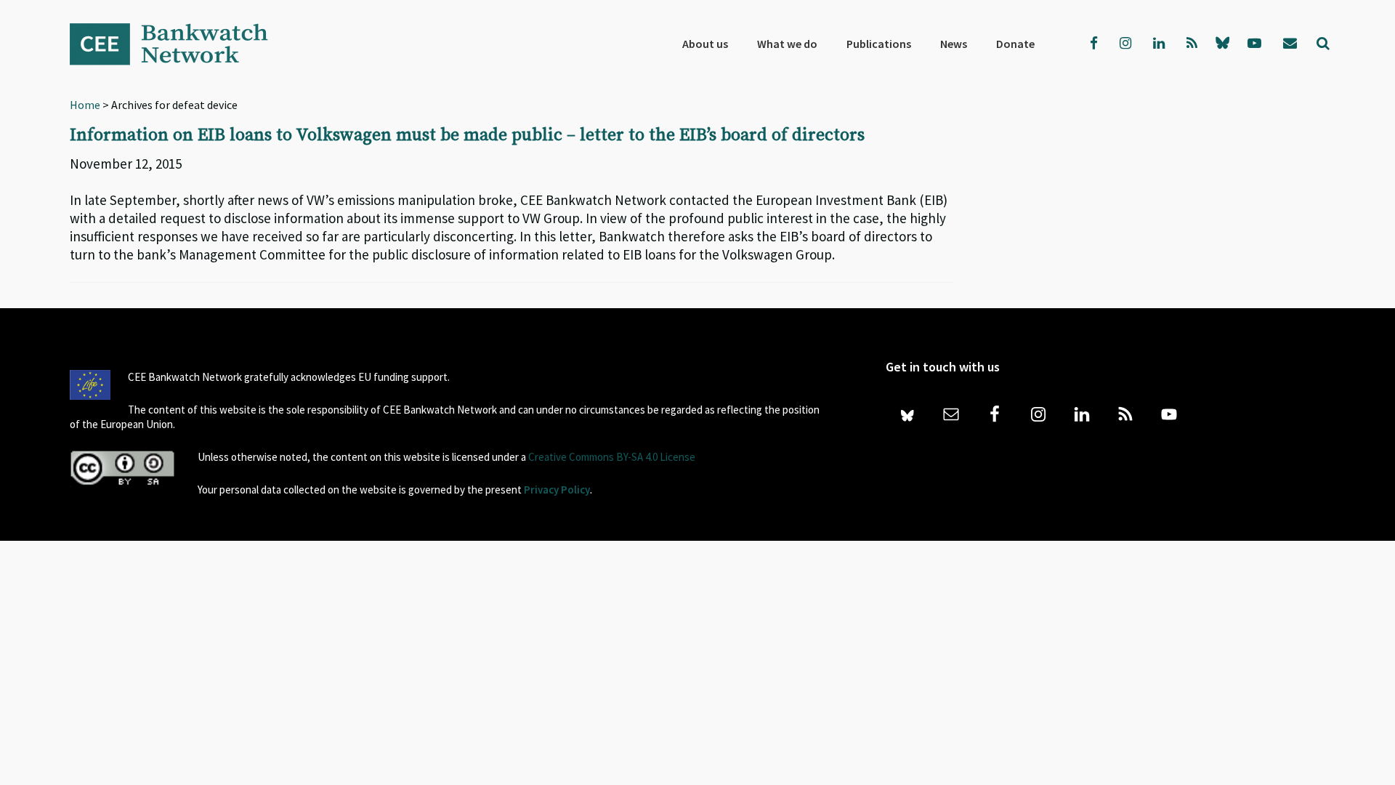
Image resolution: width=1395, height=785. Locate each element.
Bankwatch (179, 44)
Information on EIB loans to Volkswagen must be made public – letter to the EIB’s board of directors (467, 135)
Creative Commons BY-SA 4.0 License (611, 457)
